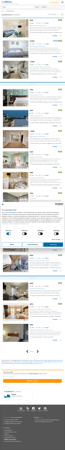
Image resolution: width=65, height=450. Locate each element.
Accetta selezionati (32, 244)
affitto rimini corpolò (41, 362)
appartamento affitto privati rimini (54, 360)
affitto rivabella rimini (30, 362)
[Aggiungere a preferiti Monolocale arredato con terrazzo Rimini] (60, 319)
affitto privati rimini (39, 360)
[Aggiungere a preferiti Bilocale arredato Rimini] (60, 105)
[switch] (24, 234)
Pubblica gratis (54, 2)
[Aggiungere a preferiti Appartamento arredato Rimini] (60, 35)
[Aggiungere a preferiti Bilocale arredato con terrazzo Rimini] (60, 270)
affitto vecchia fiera (19, 362)
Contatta (54, 35)
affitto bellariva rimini (7, 362)
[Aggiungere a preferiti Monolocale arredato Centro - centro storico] (60, 340)
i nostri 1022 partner (11, 212)
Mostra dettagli (56, 239)
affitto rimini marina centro (55, 362)
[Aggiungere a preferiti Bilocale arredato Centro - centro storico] (60, 77)
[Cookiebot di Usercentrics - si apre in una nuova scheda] (56, 204)
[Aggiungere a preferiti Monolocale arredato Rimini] (60, 188)
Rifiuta (12, 244)
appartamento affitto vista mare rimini (12, 363)
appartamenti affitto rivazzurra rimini (32, 363)
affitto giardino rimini (27, 360)
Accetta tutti (53, 244)
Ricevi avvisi (33, 381)
